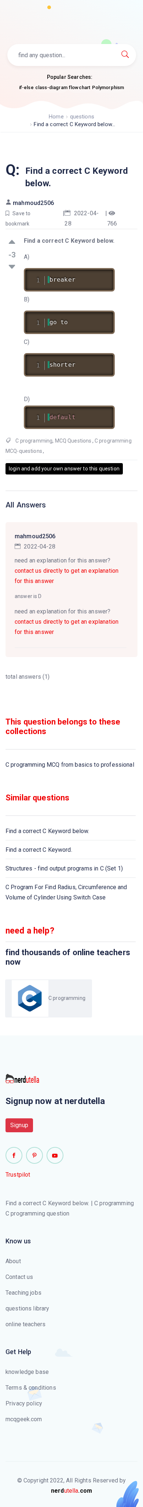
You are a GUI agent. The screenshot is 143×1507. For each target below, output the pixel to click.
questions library (28, 1308)
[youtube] (55, 1155)
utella (71, 1490)
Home (56, 116)
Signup (19, 1125)
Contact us (19, 1276)
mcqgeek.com (24, 1419)
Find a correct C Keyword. (39, 849)
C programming (33, 441)
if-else (26, 87)
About (13, 1261)
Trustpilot (18, 1174)
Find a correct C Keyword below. (47, 831)
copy (100, 275)
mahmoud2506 (33, 202)
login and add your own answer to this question (64, 469)
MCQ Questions (73, 441)
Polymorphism (108, 87)
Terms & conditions (31, 1387)
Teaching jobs (23, 1292)
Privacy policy (24, 1403)
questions (82, 116)
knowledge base (27, 1371)
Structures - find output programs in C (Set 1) (64, 868)
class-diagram (51, 87)
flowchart (79, 87)
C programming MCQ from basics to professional (70, 764)
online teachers (25, 1324)
